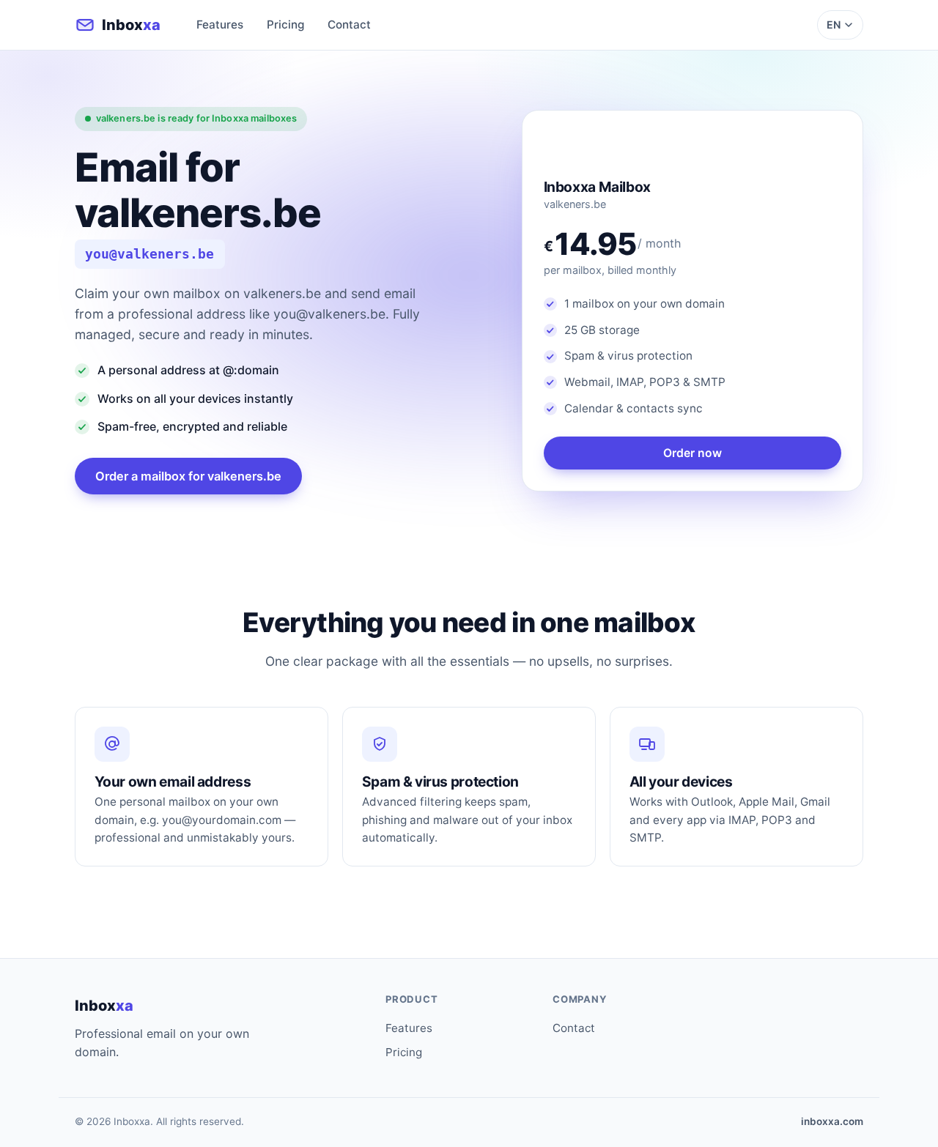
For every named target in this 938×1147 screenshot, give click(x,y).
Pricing (285, 24)
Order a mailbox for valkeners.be (188, 476)
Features (219, 24)
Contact (349, 24)
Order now (692, 453)
